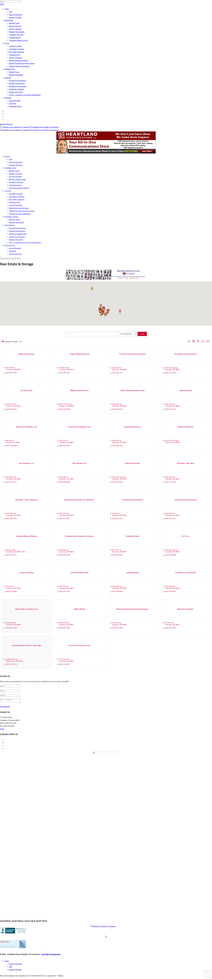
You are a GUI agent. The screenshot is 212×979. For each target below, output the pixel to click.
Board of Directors (15, 15)
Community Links (15, 106)
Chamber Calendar (15, 46)
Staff (10, 12)
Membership (8, 20)
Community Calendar (16, 49)
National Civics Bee (16, 92)
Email (2, 729)
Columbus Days (14, 55)
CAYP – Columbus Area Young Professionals (25, 95)
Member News (9, 69)
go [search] (143, 334)
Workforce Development (17, 86)
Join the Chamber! (15, 29)
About (6, 9)
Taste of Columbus (15, 58)
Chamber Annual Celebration (19, 66)
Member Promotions (16, 75)
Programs (7, 78)
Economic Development (17, 80)
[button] (101, 306)
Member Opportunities (17, 32)
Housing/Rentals (14, 101)
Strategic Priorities (15, 17)
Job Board (12, 103)
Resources (8, 98)
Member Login (14, 23)
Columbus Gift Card (16, 35)
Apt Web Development (51, 954)
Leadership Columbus (16, 89)
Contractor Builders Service (18, 40)
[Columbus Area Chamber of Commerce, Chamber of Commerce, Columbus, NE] (14, 930)
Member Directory (15, 26)
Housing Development (17, 83)
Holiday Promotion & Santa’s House (21, 63)
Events (6, 43)
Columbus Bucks (15, 37)
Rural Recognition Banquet (18, 60)
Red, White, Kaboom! (16, 52)
